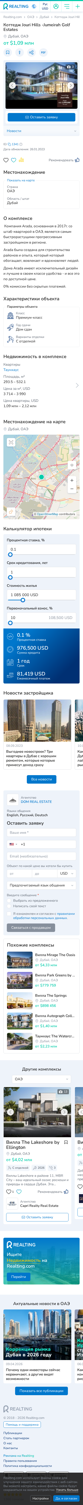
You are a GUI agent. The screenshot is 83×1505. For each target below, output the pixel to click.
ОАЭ (30, 17)
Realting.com (12, 17)
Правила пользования (20, 1461)
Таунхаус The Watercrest (55, 1036)
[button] (34, 6)
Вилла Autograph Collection (55, 1016)
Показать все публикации (41, 1390)
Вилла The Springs (51, 995)
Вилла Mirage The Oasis (55, 955)
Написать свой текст (29, 906)
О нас (7, 1443)
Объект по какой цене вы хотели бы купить (39, 866)
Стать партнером (16, 1438)
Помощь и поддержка (22, 1424)
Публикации (12, 1433)
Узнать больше (67, 1490)
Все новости (41, 779)
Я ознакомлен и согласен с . (44, 916)
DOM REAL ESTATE (36, 802)
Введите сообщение (23, 895)
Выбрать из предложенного (35, 901)
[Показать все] (37, 1112)
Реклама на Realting (18, 1456)
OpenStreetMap (47, 514)
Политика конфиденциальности (27, 1466)
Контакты (10, 1448)
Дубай (44, 17)
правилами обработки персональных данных (44, 915)
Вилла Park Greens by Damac (55, 975)
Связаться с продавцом (31, 927)
